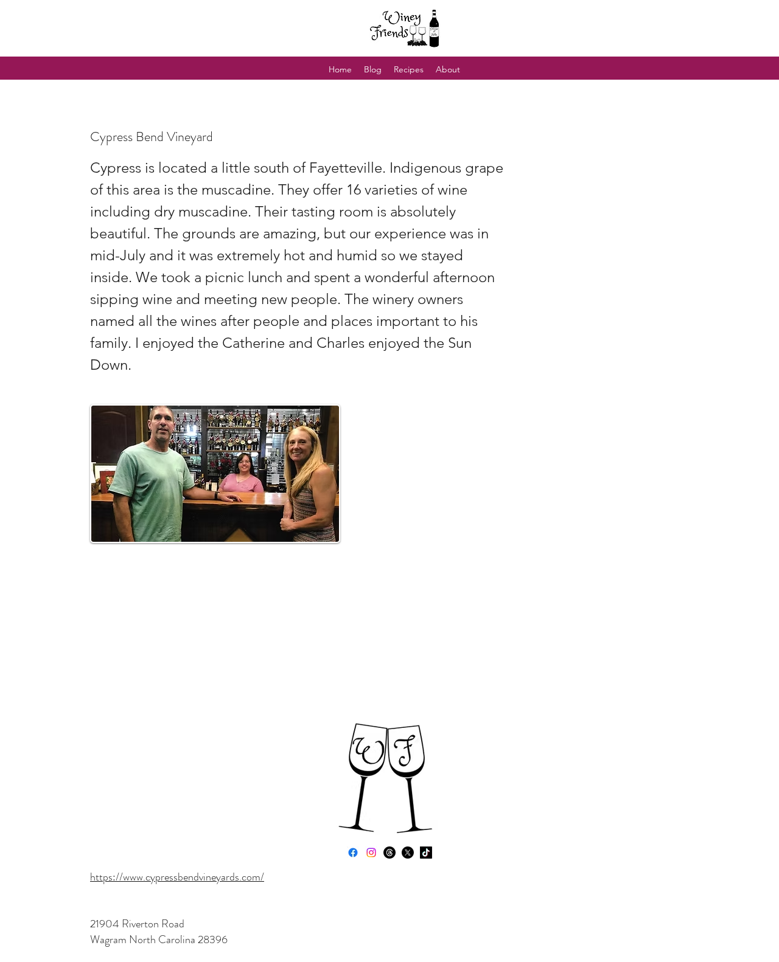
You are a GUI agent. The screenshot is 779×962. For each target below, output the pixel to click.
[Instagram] (371, 852)
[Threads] (389, 852)
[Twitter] (408, 852)
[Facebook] (353, 852)
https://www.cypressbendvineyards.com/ (177, 877)
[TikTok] (426, 852)
